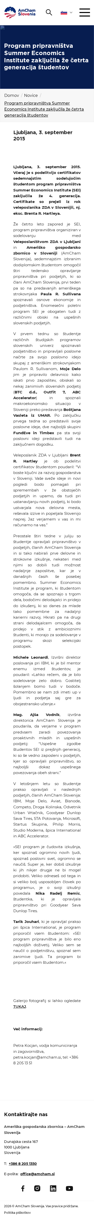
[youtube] (69, 1188)
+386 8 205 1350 (23, 1163)
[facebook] (23, 1188)
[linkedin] (53, 1188)
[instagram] (37, 1188)
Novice (31, 95)
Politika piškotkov (17, 1212)
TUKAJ (19, 1006)
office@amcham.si (37, 1174)
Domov (11, 95)
